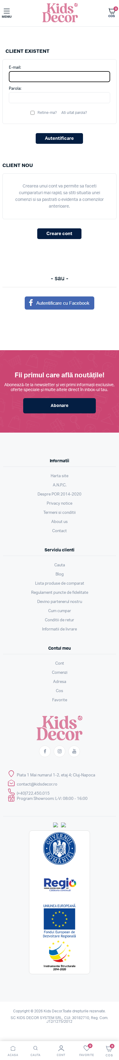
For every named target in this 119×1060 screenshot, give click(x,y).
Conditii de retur (59, 620)
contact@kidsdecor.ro (37, 784)
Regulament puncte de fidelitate (59, 593)
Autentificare (59, 138)
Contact (59, 531)
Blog (60, 574)
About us (59, 522)
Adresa (59, 682)
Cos (59, 691)
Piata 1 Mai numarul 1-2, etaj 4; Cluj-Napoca (56, 775)
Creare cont (59, 233)
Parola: (15, 89)
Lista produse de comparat (59, 584)
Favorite (59, 700)
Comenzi (59, 673)
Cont (59, 664)
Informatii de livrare (59, 629)
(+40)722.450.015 (33, 794)
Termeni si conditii (59, 513)
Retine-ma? (47, 112)
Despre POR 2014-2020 (59, 494)
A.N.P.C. (60, 485)
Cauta (59, 565)
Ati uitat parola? (74, 112)
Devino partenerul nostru (59, 602)
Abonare (59, 406)
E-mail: (15, 68)
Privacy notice (59, 504)
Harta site (59, 476)
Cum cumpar (59, 611)
